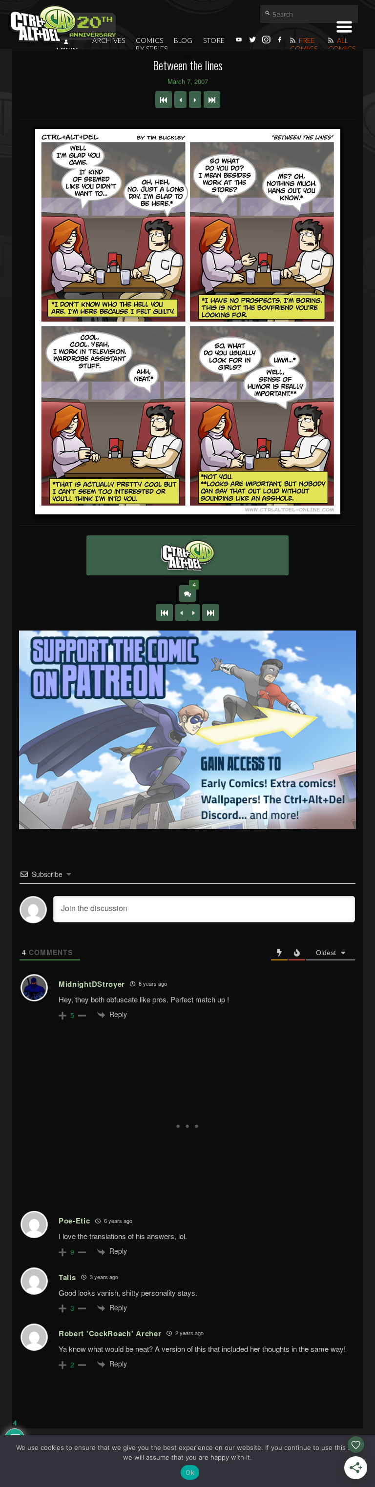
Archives (108, 40)
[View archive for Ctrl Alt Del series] (187, 555)
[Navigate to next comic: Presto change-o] (195, 99)
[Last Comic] (210, 612)
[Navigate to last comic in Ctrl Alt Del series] (212, 99)
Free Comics (303, 44)
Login (67, 50)
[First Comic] (164, 612)
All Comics (341, 44)
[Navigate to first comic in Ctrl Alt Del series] (163, 99)
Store (214, 40)
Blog (183, 40)
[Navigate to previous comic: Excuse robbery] (180, 99)
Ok (190, 1472)
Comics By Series (151, 44)
